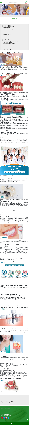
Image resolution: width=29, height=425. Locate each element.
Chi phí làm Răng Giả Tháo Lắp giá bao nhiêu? (7, 401)
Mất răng (1, 66)
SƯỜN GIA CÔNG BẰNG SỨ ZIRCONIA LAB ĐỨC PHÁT (8, 400)
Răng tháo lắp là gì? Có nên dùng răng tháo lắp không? (8, 402)
